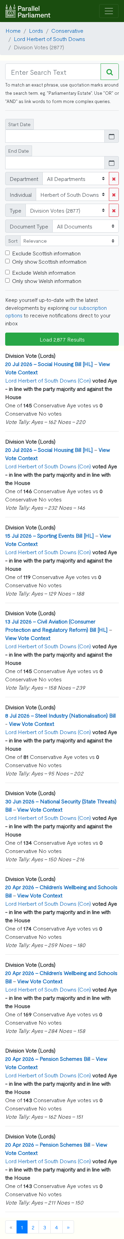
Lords (36, 30)
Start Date (19, 124)
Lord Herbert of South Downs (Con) (48, 380)
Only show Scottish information (49, 261)
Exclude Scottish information (46, 253)
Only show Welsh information (46, 280)
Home (13, 30)
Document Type (29, 226)
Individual (21, 194)
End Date (18, 150)
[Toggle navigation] (108, 11)
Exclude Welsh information (43, 272)
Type (15, 210)
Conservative (67, 30)
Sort (13, 240)
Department (24, 178)
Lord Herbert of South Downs (49, 38)
